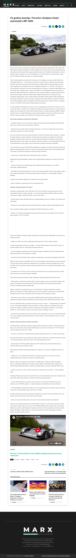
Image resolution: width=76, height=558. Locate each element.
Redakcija (14, 31)
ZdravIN (55, 5)
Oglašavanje (67, 556)
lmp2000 (22, 459)
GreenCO (62, 5)
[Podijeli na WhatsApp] (53, 26)
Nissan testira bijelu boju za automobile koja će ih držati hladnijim (37, 493)
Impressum (44, 556)
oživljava (27, 459)
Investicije (47, 5)
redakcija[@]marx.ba (37, 546)
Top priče (39, 5)
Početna (16, 5)
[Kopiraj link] (63, 26)
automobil (17, 459)
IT (67, 5)
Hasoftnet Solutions (29, 556)
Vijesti (23, 5)
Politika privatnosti (52, 556)
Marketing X (31, 5)
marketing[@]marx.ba (48, 546)
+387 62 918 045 (27, 546)
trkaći (37, 459)
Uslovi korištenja (60, 556)
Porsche (32, 459)
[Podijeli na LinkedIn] (59, 26)
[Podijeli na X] (56, 26)
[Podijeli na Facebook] (50, 26)
